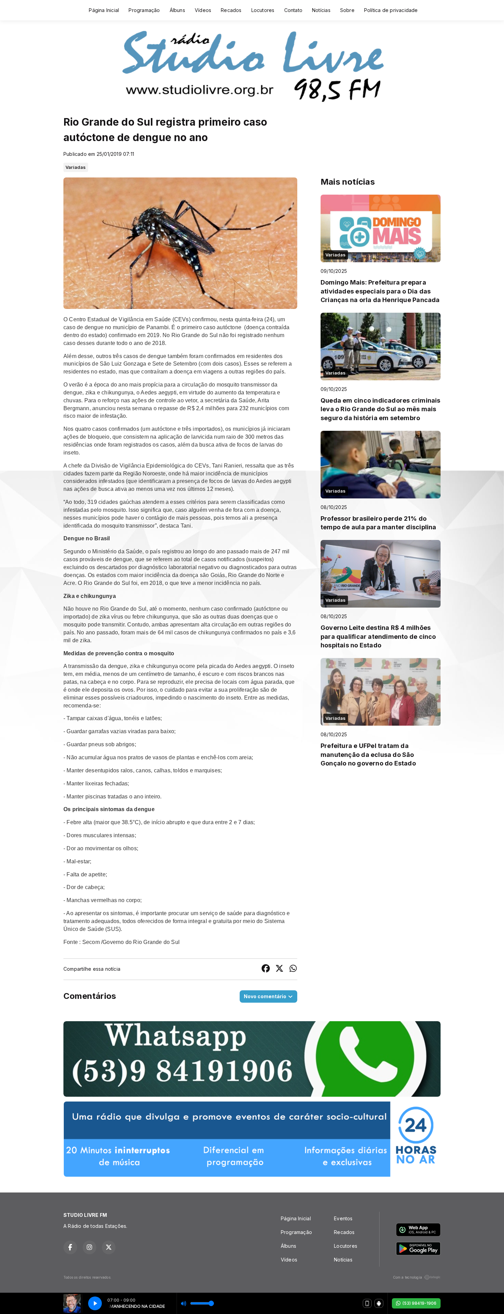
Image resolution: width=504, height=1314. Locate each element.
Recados (231, 10)
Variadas (75, 167)
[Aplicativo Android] (378, 1303)
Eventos (343, 1218)
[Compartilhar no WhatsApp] (293, 969)
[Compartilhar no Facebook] (266, 969)
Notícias (321, 10)
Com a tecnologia (407, 1277)
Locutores (263, 10)
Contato (293, 10)
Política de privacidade (391, 10)
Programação (144, 10)
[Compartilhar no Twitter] (279, 969)
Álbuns (177, 10)
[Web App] (367, 1303)
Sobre (347, 10)
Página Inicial (104, 10)
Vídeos (203, 10)
